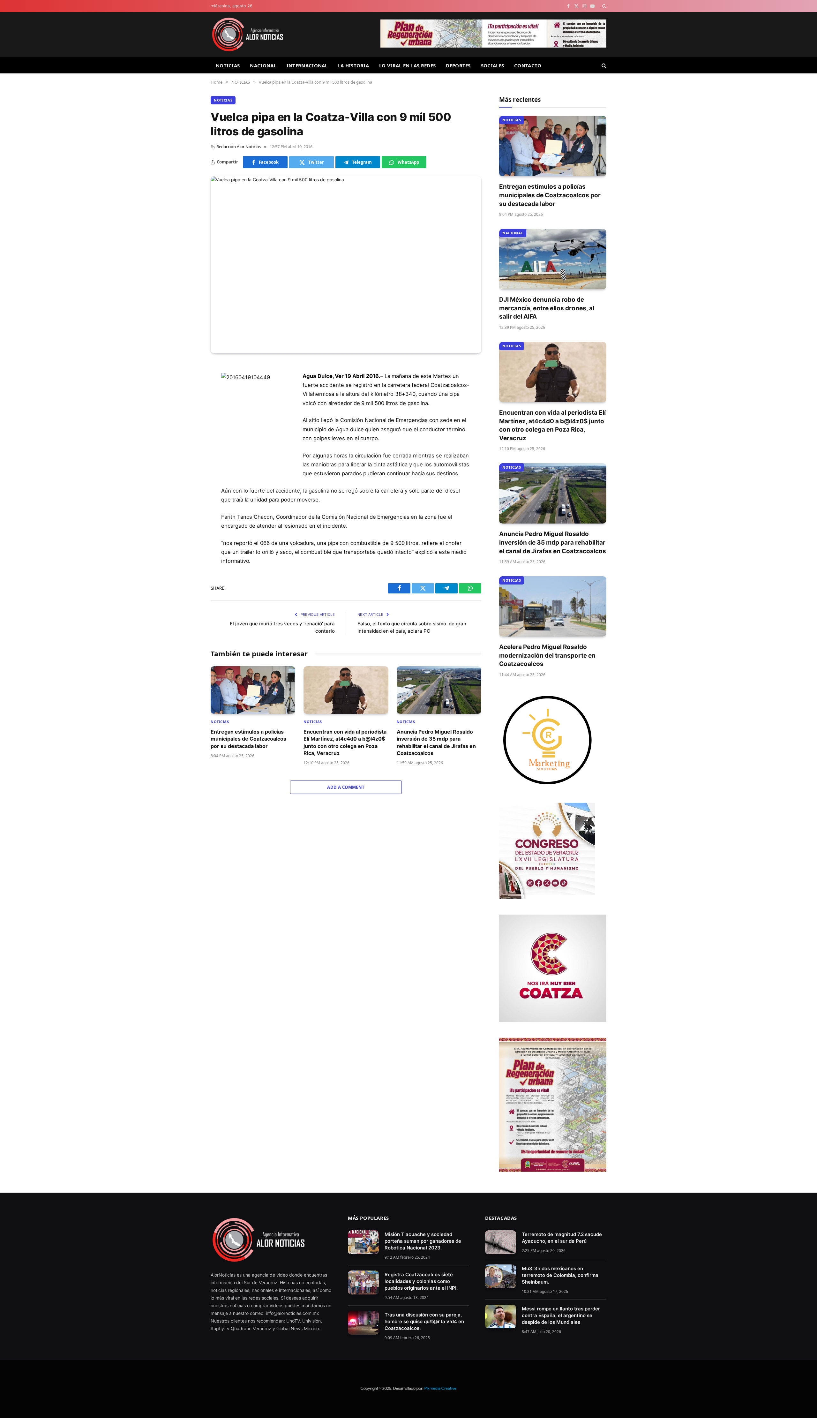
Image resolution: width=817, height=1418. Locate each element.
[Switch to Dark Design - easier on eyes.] (603, 6)
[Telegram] (188, 417)
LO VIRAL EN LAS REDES (407, 65)
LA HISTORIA (353, 65)
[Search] (603, 65)
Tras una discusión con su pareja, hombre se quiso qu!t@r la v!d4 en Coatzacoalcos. (424, 1321)
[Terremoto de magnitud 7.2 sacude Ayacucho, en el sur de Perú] (500, 1242)
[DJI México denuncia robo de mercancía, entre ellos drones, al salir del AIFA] (552, 259)
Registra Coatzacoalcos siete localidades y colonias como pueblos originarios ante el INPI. (421, 1281)
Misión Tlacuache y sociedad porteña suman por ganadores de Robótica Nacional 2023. (423, 1241)
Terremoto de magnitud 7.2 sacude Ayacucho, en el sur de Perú (562, 1237)
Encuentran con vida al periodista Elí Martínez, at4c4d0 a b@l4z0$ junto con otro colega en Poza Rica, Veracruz (345, 742)
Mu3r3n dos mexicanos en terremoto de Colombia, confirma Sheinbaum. (560, 1275)
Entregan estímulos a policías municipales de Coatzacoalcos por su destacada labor (248, 738)
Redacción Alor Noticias (238, 146)
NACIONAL (263, 65)
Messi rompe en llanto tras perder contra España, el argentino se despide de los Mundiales (561, 1315)
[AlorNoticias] (247, 34)
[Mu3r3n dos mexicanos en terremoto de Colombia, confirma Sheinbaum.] (500, 1276)
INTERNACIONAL (307, 65)
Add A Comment (345, 787)
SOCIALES (492, 65)
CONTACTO (527, 65)
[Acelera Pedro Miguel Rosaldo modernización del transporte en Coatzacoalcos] (552, 606)
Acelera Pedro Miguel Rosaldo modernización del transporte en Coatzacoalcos (547, 655)
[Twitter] (188, 401)
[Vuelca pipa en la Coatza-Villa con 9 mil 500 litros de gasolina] (346, 264)
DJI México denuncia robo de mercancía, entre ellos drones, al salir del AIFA (546, 308)
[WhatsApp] (188, 433)
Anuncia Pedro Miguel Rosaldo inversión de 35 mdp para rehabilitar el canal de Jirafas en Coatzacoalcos (436, 742)
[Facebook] (188, 384)
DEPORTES (458, 65)
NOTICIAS (228, 65)
